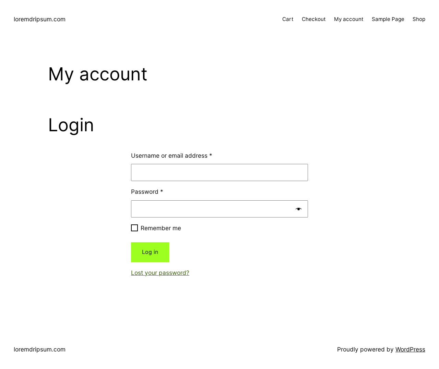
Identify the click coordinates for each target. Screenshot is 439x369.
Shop (419, 19)
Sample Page (388, 19)
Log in (150, 251)
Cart (288, 19)
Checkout (314, 19)
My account (349, 19)
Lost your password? (160, 272)
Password (147, 191)
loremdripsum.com (40, 19)
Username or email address (171, 155)
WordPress (410, 349)
